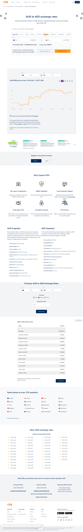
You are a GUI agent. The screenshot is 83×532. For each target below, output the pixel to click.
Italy (62, 401)
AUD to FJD (13, 462)
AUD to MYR (30, 462)
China (44, 398)
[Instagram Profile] (72, 520)
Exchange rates (10, 516)
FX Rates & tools (27, 2)
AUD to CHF (13, 443)
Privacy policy (44, 516)
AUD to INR (30, 445)
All (72, 81)
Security (31, 516)
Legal (42, 511)
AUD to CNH (13, 445)
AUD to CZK (13, 451)
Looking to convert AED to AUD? (41, 434)
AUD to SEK (47, 459)
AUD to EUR (13, 459)
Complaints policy (22, 514)
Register (77, 2)
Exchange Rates (10, 6)
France (62, 398)
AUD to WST (65, 451)
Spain (10, 411)
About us (32, 511)
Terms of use (43, 514)
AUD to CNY (13, 448)
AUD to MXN (30, 459)
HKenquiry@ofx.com (41, 497)
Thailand (28, 411)
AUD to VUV (65, 448)
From (14, 37)
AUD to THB (47, 465)
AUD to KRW (31, 451)
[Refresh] (11, 29)
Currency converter (11, 519)
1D (59, 81)
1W (62, 81)
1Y (67, 81)
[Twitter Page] (64, 520)
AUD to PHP (47, 445)
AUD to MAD (30, 457)
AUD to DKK (13, 454)
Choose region (10, 521)
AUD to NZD (30, 468)
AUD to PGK (47, 443)
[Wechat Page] (66, 520)
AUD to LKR (30, 454)
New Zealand (64, 405)
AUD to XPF (64, 457)
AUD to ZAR (64, 459)
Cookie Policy (36, 528)
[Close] (41, 526)
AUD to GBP (13, 465)
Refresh (32, 29)
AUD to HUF (30, 437)
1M (65, 81)
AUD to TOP (47, 468)
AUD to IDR (30, 440)
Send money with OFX (11, 514)
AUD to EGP (13, 457)
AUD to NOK (30, 465)
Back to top (79, 320)
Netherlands (46, 405)
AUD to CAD (13, 440)
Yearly (47, 297)
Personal (18, 2)
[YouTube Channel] (69, 520)
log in (23, 52)
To (45, 37)
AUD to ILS (30, 443)
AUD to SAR (47, 454)
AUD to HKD (13, 468)
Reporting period (41, 301)
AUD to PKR (47, 448)
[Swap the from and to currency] (41, 40)
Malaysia (28, 405)
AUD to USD (65, 443)
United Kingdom (47, 411)
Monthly (42, 297)
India (44, 401)
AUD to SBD (47, 457)
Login (8, 511)
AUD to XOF (64, 454)
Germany (11, 401)
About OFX (45, 2)
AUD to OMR (48, 437)
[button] (22, 34)
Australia (20, 262)
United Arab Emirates (57, 256)
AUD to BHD (13, 437)
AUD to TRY (64, 437)
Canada (28, 398)
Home (4, 6)
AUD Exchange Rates (19, 6)
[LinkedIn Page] (61, 520)
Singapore (45, 408)
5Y (69, 81)
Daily (36, 297)
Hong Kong (28, 401)
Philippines (11, 408)
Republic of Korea (30, 408)
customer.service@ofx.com (18, 491)
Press (31, 514)
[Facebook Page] (58, 520)
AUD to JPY (30, 448)
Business (13, 2)
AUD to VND (65, 445)
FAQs (20, 511)
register (19, 52)
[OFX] (5, 2)
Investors (32, 521)
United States (64, 411)
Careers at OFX (33, 519)
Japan (10, 405)
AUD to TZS (64, 440)
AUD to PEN (47, 440)
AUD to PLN (47, 451)
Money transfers (35, 2)
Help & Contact (52, 2)
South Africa (63, 408)
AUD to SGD (47, 462)
